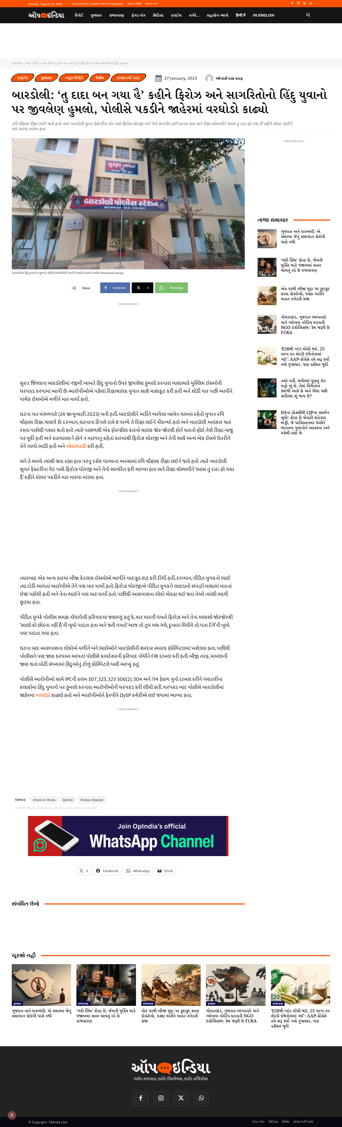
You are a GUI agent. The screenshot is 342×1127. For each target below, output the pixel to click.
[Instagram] (299, 4)
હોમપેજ (16, 63)
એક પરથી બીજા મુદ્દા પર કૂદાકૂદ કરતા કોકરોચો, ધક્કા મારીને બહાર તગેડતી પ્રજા (305, 294)
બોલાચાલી (76, 446)
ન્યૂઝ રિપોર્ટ (32, 63)
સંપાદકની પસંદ (128, 77)
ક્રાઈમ (22, 77)
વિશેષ (100, 77)
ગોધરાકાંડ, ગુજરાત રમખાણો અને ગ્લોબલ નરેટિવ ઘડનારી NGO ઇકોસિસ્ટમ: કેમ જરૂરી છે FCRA (305, 325)
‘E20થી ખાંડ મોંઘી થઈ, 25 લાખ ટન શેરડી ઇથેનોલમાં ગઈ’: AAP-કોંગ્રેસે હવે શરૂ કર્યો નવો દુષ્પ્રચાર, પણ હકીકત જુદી (305, 357)
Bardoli (68, 800)
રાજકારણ (83, 1003)
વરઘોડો (43, 695)
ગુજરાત (46, 77)
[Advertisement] (128, 531)
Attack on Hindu (44, 800)
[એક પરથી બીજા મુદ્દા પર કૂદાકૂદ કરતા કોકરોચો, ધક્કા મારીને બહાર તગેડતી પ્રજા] (267, 295)
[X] (304, 4)
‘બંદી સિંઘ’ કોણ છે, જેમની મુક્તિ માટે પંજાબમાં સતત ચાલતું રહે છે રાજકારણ (301, 265)
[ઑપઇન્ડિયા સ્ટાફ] (210, 78)
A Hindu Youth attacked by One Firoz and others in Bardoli (56, 808)
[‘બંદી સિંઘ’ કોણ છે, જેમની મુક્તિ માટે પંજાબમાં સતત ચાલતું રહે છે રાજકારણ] (267, 267)
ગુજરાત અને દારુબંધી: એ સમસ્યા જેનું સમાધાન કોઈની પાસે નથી (303, 237)
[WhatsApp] (311, 4)
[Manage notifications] (11, 1115)
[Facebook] (292, 4)
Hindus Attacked (91, 800)
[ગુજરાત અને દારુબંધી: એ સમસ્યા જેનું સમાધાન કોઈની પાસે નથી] (267, 238)
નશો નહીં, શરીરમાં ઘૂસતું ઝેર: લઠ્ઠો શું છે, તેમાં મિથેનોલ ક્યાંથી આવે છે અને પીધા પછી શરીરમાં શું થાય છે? (304, 389)
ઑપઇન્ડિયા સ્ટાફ (229, 78)
